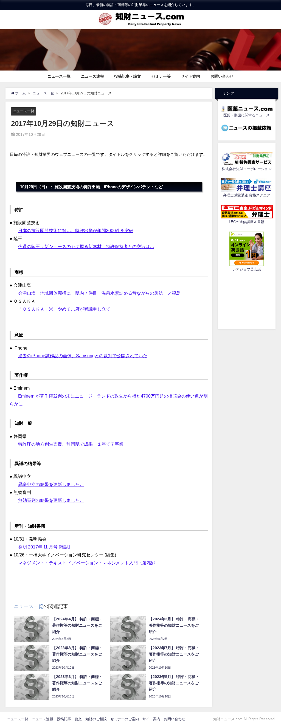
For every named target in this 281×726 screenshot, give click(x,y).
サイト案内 (190, 76)
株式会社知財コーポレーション (247, 169)
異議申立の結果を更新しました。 (51, 484)
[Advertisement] (247, 299)
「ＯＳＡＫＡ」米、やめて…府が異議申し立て (64, 309)
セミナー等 (161, 76)
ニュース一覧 (59, 76)
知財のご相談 (96, 719)
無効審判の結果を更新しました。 (51, 500)
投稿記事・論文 (127, 76)
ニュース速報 (92, 76)
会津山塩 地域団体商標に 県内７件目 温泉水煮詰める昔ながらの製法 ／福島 (99, 293)
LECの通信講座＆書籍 (246, 222)
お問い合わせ (222, 76)
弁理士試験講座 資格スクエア (246, 195)
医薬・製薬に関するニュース (246, 115)
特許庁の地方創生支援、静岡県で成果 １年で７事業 (70, 444)
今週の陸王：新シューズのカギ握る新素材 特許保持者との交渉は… (86, 246)
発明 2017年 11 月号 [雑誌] (44, 547)
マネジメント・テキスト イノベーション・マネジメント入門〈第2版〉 (88, 563)
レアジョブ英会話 (246, 269)
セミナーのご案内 (124, 719)
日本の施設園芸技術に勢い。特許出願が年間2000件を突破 (75, 230)
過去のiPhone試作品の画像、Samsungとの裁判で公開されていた (82, 355)
